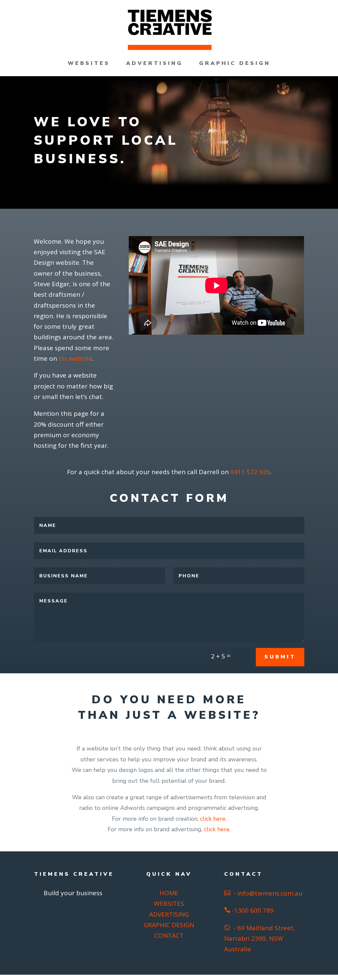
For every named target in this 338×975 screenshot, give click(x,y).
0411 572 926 (250, 472)
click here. (213, 819)
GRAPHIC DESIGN (234, 64)
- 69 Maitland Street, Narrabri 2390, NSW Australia (259, 939)
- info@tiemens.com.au (267, 893)
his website (75, 358)
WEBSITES (89, 64)
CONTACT (169, 935)
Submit (280, 656)
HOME (168, 893)
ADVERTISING (154, 64)
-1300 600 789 (253, 910)
